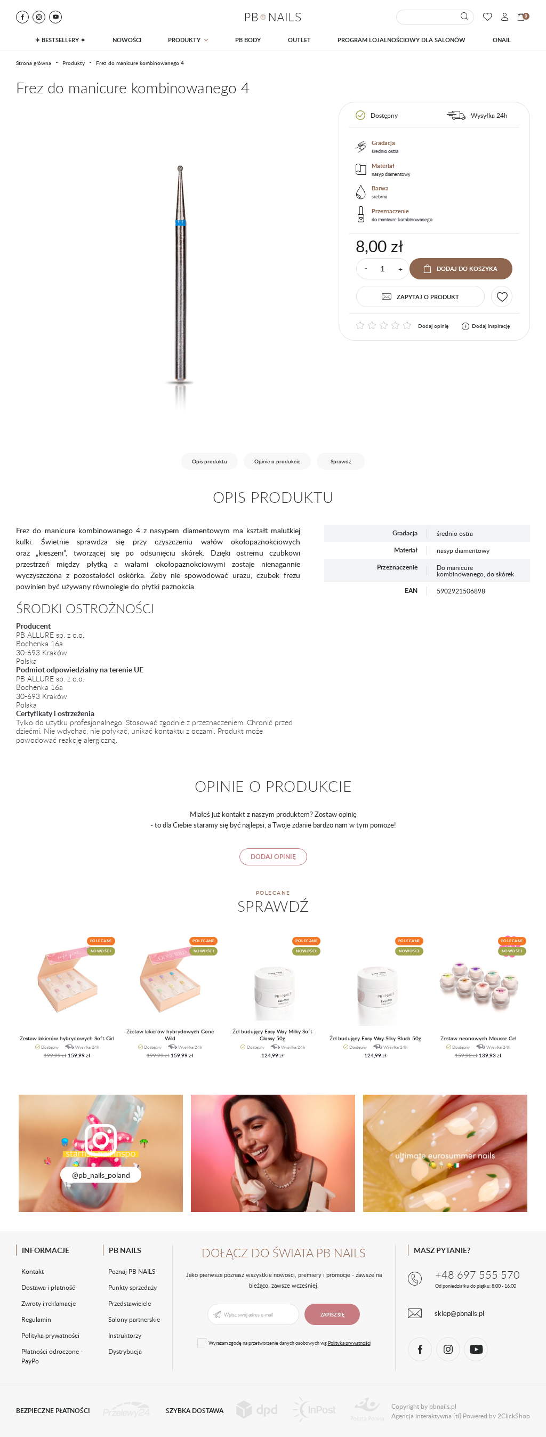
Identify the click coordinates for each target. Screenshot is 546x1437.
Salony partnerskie (134, 1319)
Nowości (127, 40)
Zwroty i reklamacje (48, 1303)
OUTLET (299, 40)
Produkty (184, 40)
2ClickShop (513, 1415)
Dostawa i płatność (48, 1287)
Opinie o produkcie (277, 461)
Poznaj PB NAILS (132, 1271)
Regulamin (36, 1319)
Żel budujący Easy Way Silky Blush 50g (375, 1038)
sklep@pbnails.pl (459, 1313)
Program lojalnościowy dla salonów (401, 40)
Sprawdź (341, 461)
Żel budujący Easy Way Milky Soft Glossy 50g (272, 1034)
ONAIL (502, 40)
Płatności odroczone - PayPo (52, 1356)
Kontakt (32, 1271)
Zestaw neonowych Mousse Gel (478, 1038)
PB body (248, 40)
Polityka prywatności (50, 1335)
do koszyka (63, 1059)
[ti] (457, 1415)
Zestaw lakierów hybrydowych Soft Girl (67, 1038)
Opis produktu (209, 461)
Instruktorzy (124, 1335)
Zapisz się (332, 1314)
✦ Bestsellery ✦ (60, 40)
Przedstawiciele (129, 1303)
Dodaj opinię (433, 326)
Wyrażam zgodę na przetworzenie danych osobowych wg (289, 1342)
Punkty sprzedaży (132, 1287)
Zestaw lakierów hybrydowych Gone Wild (170, 1034)
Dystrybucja (125, 1351)
